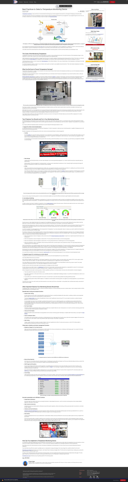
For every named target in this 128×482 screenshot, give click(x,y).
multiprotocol (40, 267)
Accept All (123, 480)
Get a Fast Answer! (95, 61)
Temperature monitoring (27, 13)
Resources (26, 2)
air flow (63, 170)
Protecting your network (26, 450)
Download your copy (26, 455)
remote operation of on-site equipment (75, 374)
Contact (101, 1)
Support (95, 1)
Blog (35, 2)
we (41, 46)
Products (21, 2)
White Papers (95, 44)
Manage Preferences (116, 480)
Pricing (112, 2)
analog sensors (50, 203)
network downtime (53, 16)
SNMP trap (26, 370)
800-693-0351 (106, 1)
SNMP (51, 366)
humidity (29, 134)
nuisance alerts (31, 298)
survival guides (100, 34)
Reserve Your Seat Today (95, 81)
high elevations (45, 61)
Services (31, 2)
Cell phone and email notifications (30, 410)
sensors (54, 76)
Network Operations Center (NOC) (57, 235)
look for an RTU (47, 252)
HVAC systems (33, 59)
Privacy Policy (27, 480)
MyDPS (98, 1)
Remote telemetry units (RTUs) (28, 76)
